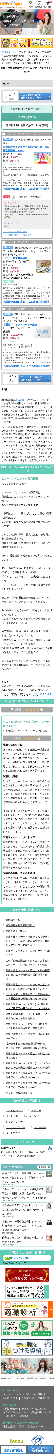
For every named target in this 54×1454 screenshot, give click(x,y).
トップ (6, 1394)
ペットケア (12, 1116)
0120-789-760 (20, 1258)
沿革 (21, 1426)
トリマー (36, 1110)
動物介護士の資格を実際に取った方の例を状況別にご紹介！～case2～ (28, 1085)
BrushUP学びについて (33, 1408)
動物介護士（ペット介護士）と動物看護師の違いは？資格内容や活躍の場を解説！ (28, 974)
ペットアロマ (13, 1133)
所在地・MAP (35, 1426)
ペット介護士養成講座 (15, 258)
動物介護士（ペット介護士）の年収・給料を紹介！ (28, 1055)
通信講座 (6, 52)
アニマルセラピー (15, 1127)
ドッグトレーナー (15, 1122)
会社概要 (11, 1416)
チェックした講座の (32, 96)
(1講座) (27, 125)
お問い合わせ (10, 1408)
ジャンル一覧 (21, 1394)
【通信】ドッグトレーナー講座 (20, 324)
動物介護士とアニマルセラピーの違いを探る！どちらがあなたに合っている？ (28, 986)
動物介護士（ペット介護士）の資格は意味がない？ (28, 1035)
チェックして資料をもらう (20, 134)
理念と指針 (9, 1426)
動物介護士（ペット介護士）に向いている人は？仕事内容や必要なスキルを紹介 (28, 1065)
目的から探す (10, 1398)
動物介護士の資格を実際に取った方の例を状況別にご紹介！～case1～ (28, 1075)
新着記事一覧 (44, 1167)
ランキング (27, 1398)
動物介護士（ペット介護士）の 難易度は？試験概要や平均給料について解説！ (28, 1006)
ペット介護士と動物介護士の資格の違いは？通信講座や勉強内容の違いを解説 (28, 996)
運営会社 (25, 1416)
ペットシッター (34, 1116)
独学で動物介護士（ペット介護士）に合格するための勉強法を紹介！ (28, 1016)
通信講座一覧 (13, 920)
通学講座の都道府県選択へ (20, 925)
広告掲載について (41, 1412)
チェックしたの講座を (40, 1449)
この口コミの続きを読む (16, 231)
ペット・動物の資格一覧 (19, 1093)
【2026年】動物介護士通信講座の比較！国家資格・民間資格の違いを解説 (26, 1045)
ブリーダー (40, 1127)
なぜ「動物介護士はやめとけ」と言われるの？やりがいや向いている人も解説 (28, 962)
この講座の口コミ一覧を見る (18, 235)
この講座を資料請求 (39, 188)
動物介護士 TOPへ (16, 931)
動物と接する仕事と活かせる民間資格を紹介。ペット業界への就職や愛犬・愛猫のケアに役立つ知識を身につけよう (28, 940)
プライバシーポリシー (15, 1412)
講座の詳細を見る (15, 188)
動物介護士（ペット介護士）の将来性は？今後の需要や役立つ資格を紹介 (26, 1026)
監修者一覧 (44, 1398)
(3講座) (27, 117)
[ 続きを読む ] (46, 694)
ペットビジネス (14, 1110)
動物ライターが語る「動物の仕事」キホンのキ (28, 952)
